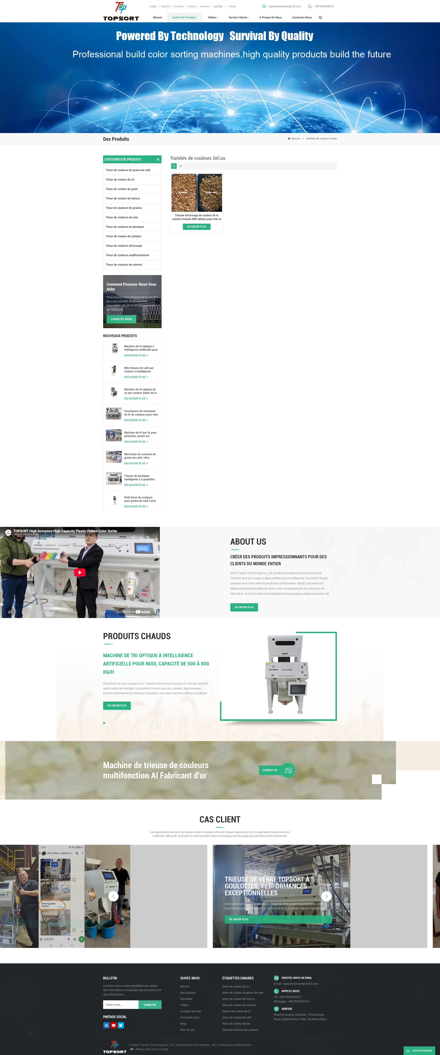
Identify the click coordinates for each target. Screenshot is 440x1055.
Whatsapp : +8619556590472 (292, 1001)
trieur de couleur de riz (235, 986)
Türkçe (232, 6)
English (153, 6)
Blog (183, 1023)
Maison (157, 17)
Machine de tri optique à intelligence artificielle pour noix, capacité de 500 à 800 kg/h (141, 348)
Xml (214, 1045)
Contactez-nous (302, 17)
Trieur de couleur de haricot (123, 198)
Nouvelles (186, 999)
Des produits (187, 992)
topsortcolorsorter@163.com (285, 6)
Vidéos (212, 17)
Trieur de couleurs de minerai (124, 264)
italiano (192, 6)
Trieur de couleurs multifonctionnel (127, 255)
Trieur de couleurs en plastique (125, 226)
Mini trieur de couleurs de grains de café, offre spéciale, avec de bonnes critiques (140, 456)
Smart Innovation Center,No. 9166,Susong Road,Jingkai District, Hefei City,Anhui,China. (300, 1017)
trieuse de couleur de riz (236, 1011)
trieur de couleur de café (236, 1017)
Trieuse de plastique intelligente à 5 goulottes (139, 477)
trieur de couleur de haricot (238, 999)
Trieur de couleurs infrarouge (124, 245)
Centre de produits (184, 17)
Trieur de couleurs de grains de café (128, 170)
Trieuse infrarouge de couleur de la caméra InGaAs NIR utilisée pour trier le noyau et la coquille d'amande (196, 217)
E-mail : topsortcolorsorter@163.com (296, 983)
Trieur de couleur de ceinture (123, 236)
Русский (204, 6)
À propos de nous (271, 17)
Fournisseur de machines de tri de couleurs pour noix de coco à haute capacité (141, 412)
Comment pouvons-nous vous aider (131, 287)
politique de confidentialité (235, 1045)
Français (178, 6)
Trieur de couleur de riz (120, 179)
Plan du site (187, 1029)
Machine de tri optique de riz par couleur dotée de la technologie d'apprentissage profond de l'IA (141, 391)
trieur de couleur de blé (236, 1023)
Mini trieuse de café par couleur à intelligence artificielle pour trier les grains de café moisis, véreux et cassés (139, 369)
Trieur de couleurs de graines (124, 208)
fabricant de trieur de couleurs (240, 1029)
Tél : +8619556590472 (287, 997)
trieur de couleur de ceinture (239, 1005)
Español (165, 6)
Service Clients (238, 17)
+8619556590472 (324, 6)
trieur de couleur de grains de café (242, 992)
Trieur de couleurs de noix (122, 217)
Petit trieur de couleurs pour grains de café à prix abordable (140, 499)
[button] (104, 723)
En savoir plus (135, 355)
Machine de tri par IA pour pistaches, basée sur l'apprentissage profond (140, 434)
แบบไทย (217, 6)
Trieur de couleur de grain (122, 189)
